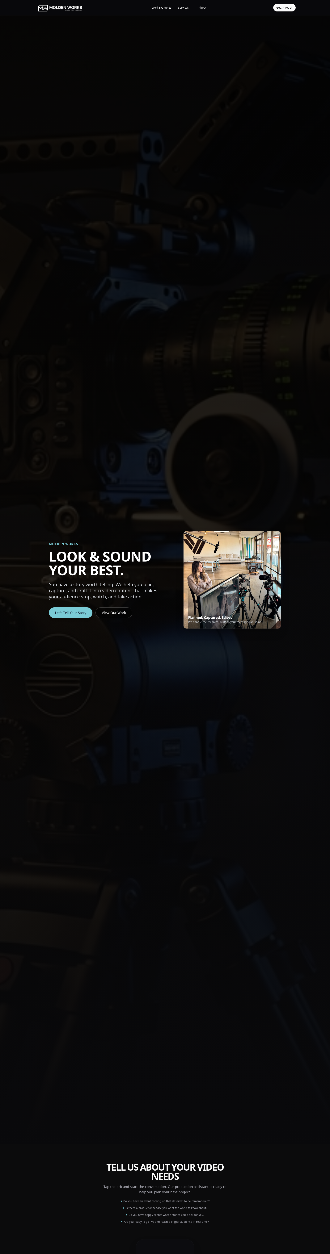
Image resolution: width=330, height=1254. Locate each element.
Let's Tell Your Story (70, 612)
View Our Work (114, 612)
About (202, 7)
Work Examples (161, 7)
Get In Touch (284, 7)
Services (183, 7)
